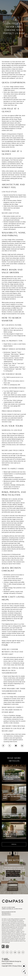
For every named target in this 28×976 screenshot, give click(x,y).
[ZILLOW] (19, 952)
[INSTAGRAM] (3, 952)
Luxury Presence (7, 963)
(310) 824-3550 (12, 911)
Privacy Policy (17, 966)
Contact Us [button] (14, 885)
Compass (4, 921)
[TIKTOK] (11, 952)
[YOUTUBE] (15, 952)
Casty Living (5, 642)
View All (14, 844)
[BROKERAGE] (23, 952)
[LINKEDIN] (7, 952)
